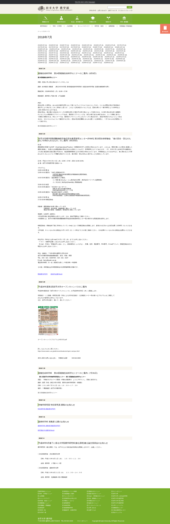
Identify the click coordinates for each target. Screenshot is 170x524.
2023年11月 (108, 57)
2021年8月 (63, 53)
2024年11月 (64, 61)
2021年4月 (119, 51)
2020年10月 (75, 51)
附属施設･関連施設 (126, 26)
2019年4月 (86, 49)
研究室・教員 (99, 26)
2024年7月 (108, 59)
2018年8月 (107, 47)
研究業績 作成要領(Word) (46, 430)
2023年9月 (85, 57)
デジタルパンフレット (124, 10)
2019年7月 (108, 49)
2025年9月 (41, 62)
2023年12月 (120, 57)
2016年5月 (52, 45)
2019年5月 (97, 49)
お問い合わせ (101, 10)
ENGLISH (92, 10)
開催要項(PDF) (43, 274)
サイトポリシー (117, 491)
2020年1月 (41, 51)
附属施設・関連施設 (45, 505)
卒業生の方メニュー (94, 500)
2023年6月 (52, 57)
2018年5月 (85, 47)
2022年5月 (41, 55)
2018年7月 (96, 47)
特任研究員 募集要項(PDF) (46, 409)
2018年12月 (53, 49)
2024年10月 (52, 61)
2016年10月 (86, 45)
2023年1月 (99, 55)
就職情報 (112, 26)
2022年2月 (96, 53)
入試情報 (70, 26)
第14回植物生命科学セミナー (47, 126)
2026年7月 (96, 62)
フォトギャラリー (68, 496)
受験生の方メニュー (94, 491)
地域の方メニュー (93, 503)
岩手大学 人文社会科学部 (120, 496)
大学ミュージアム (118, 505)
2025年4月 (97, 61)
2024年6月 (97, 59)
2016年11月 (97, 45)
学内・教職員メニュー (94, 498)
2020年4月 (52, 51)
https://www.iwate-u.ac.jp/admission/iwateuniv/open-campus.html (58, 351)
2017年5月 (52, 47)
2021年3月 (108, 51)
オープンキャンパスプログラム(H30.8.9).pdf (52, 339)
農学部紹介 (44, 26)
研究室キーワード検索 (70, 491)
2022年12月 (87, 55)
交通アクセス (112, 10)
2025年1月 (75, 61)
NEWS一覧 (42, 510)
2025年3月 (86, 61)
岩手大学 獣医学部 (118, 503)
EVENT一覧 (42, 512)
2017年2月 (120, 45)
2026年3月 (74, 62)
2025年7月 (108, 61)
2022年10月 (63, 55)
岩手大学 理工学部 (118, 500)
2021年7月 (52, 53)
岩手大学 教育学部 (118, 498)
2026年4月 (85, 62)
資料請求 (41, 507)
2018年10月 (119, 47)
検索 (129, 7)
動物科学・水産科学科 (70, 510)
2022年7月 (52, 55)
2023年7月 (63, 57)
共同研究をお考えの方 (70, 498)
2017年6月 (63, 47)
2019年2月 (75, 49)
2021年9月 (74, 53)
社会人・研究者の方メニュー (96, 496)
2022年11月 (75, 55)
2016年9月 (74, 45)
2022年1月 (85, 53)
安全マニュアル (117, 512)
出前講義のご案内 (68, 493)
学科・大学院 (57, 26)
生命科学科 (66, 505)
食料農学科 (66, 503)
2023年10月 (97, 57)
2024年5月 (86, 59)
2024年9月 (41, 61)
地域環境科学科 (68, 507)
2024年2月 (52, 59)
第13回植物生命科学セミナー (47, 392)
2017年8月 (74, 47)
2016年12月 (109, 45)
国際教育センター (118, 507)
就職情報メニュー (44, 503)
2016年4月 (41, 45)
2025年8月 (119, 61)
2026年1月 (52, 62)
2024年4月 (75, 59)
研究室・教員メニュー (45, 500)
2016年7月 (63, 45)
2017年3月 (41, 47)
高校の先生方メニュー (94, 493)
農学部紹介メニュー (45, 491)
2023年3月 (121, 55)
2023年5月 (41, 57)
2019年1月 (64, 49)
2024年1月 (41, 59)
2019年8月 (119, 49)
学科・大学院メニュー (45, 493)
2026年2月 (63, 62)
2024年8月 (119, 59)
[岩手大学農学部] (55, 9)
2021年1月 (97, 51)
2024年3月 (63, 59)
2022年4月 (118, 53)
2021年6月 (41, 53)
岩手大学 (115, 493)
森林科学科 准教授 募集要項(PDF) (49, 426)
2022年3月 (107, 53)
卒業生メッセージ (68, 500)
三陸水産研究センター (119, 510)
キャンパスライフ (84, 26)
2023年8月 (74, 57)
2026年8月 (107, 62)
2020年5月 (63, 51)
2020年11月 (86, 51)
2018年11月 (41, 49)
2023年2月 (110, 55)
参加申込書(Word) (56, 274)
